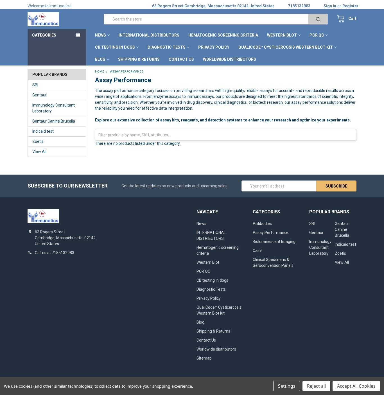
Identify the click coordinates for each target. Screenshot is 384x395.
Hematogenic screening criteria (223, 35)
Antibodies (262, 223)
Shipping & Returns (139, 59)
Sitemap (204, 358)
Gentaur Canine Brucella (53, 121)
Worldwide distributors (229, 59)
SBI (35, 85)
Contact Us (181, 59)
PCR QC (317, 35)
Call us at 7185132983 (54, 252)
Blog (100, 59)
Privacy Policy (213, 47)
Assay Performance (270, 232)
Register (350, 6)
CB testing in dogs (115, 47)
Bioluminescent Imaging (274, 241)
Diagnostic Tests (167, 47)
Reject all (316, 386)
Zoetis (38, 141)
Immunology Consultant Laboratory (53, 108)
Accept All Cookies (356, 386)
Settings (286, 386)
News (100, 35)
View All (39, 151)
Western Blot (282, 35)
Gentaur (39, 95)
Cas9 (257, 250)
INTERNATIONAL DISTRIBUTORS (149, 35)
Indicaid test (43, 131)
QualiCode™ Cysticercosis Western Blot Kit (285, 47)
